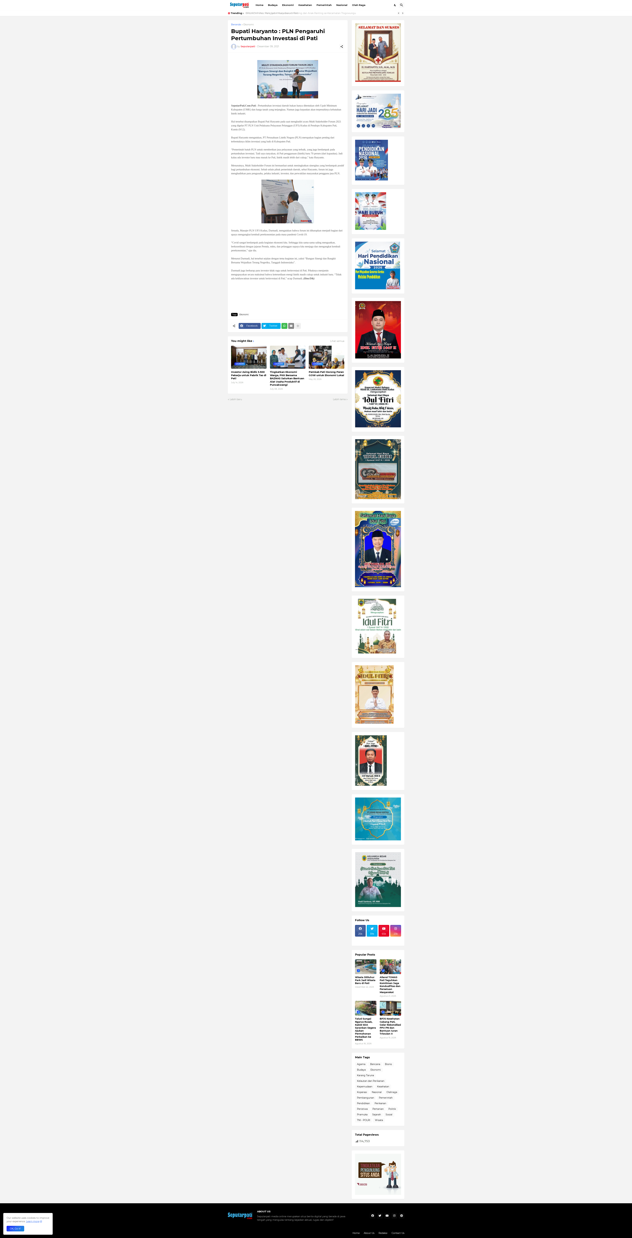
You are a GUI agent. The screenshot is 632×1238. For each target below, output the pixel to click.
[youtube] (387, 1216)
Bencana (375, 1064)
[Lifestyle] (360, 939)
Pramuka (362, 1114)
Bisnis (388, 1064)
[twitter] (380, 1216)
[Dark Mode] (395, 5)
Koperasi (362, 1092)
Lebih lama (339, 399)
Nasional (341, 5)
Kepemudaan (364, 1086)
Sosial (389, 1114)
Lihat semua (337, 341)
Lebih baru (236, 399)
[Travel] (372, 939)
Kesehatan (305, 5)
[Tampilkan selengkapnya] (298, 326)
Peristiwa (362, 1108)
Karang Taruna (365, 1075)
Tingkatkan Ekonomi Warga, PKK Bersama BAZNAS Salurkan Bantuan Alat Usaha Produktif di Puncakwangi (287, 378)
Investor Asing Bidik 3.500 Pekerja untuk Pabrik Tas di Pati (248, 375)
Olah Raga (358, 5)
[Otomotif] (384, 939)
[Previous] (398, 13)
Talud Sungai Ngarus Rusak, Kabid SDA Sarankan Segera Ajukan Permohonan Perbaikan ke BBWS (365, 1029)
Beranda (236, 24)
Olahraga (391, 1092)
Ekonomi (288, 5)
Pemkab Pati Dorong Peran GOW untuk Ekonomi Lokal (326, 373)
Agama (361, 1064)
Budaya (272, 5)
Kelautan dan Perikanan (370, 1080)
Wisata (379, 1120)
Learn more (32, 1221)
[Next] (402, 13)
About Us (369, 1233)
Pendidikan (363, 1103)
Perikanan (380, 1103)
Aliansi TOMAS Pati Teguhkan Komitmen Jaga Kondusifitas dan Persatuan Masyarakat (390, 985)
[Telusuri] (401, 5)
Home (259, 5)
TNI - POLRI (363, 1120)
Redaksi (383, 1233)
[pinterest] (401, 1216)
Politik (392, 1108)
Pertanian (378, 1108)
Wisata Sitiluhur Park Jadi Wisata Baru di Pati (271, 13)
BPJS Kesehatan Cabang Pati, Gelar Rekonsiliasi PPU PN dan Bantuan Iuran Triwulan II (390, 1026)
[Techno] (395, 939)
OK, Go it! (15, 1228)
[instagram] (394, 1216)
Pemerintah (324, 5)
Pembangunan (365, 1097)
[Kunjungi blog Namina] (378, 1194)
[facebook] (372, 1216)
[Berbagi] (341, 46)
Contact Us (398, 1233)
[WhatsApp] (284, 326)
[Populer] (372, 942)
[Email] (291, 326)
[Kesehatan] (360, 942)
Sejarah (376, 1114)
